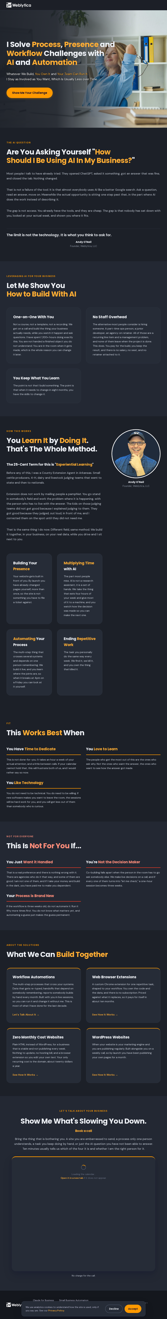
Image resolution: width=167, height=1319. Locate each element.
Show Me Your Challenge (29, 93)
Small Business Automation (73, 1300)
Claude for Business (43, 1300)
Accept (133, 1309)
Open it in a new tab (72, 1177)
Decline (114, 1309)
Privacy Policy (56, 1310)
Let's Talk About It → (26, 1014)
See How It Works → (105, 1014)
